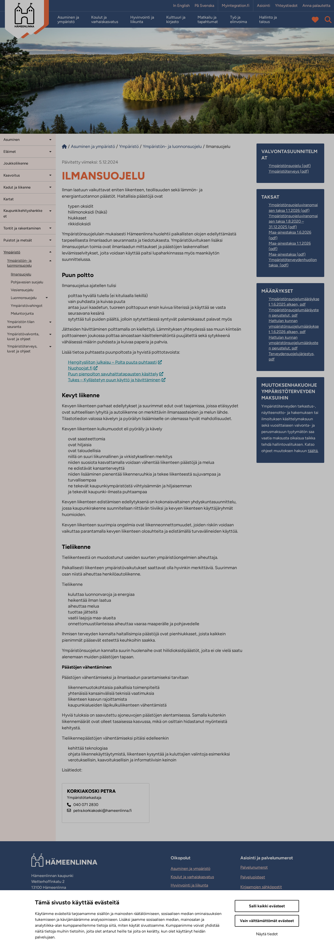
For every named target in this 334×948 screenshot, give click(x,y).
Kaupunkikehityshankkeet (22, 213)
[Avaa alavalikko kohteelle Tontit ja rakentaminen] (50, 227)
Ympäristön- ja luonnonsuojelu (19, 263)
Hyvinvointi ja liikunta (142, 19)
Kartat (8, 199)
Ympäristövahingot (27, 305)
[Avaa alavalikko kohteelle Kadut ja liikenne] (50, 187)
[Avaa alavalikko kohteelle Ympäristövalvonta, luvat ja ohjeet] (50, 334)
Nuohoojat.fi (80, 368)
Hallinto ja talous (268, 19)
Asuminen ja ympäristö (68, 19)
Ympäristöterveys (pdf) (289, 171)
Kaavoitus (11, 175)
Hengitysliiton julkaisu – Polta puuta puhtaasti (112, 362)
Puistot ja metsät (17, 240)
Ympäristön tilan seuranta (20, 324)
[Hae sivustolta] (328, 19)
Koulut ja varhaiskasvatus (104, 19)
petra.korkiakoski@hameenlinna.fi (102, 810)
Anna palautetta (316, 6)
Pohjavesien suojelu (27, 282)
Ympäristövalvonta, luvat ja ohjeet (23, 336)
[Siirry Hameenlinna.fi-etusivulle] (64, 146)
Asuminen (11, 139)
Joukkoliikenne (15, 163)
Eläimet (9, 151)
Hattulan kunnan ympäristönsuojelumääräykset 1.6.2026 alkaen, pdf (294, 326)
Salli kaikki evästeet (267, 906)
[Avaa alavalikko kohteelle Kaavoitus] (50, 175)
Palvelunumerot (254, 867)
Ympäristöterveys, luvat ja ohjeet (22, 348)
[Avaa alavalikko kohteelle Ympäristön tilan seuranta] (50, 321)
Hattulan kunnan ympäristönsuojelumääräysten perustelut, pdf (293, 343)
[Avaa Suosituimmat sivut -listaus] (315, 19)
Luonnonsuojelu (23, 298)
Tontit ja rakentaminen (22, 228)
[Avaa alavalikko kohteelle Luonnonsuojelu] (48, 297)
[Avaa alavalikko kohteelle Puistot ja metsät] (50, 239)
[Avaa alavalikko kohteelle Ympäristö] (50, 251)
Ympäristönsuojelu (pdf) (290, 165)
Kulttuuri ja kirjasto (175, 19)
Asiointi (263, 6)
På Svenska (204, 6)
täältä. (313, 450)
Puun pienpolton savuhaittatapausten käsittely (113, 374)
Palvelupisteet (252, 877)
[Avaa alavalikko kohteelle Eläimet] (50, 151)
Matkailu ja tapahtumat (208, 19)
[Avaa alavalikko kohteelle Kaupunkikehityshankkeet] (50, 210)
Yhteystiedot (286, 6)
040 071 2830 (85, 804)
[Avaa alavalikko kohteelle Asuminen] (50, 139)
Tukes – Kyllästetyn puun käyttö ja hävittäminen (114, 380)
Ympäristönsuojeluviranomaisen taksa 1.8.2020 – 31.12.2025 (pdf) (293, 221)
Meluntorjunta (22, 313)
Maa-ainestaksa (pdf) (287, 254)
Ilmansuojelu (21, 274)
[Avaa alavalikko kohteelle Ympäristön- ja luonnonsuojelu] (50, 260)
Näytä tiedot (267, 934)
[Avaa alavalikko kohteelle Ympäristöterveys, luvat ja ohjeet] (50, 346)
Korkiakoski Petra (91, 791)
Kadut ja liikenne (17, 187)
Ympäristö (11, 252)
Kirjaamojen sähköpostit (261, 887)
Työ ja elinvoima (238, 19)
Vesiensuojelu (22, 290)
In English (181, 6)
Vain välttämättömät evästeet (267, 920)
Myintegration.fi (235, 6)
